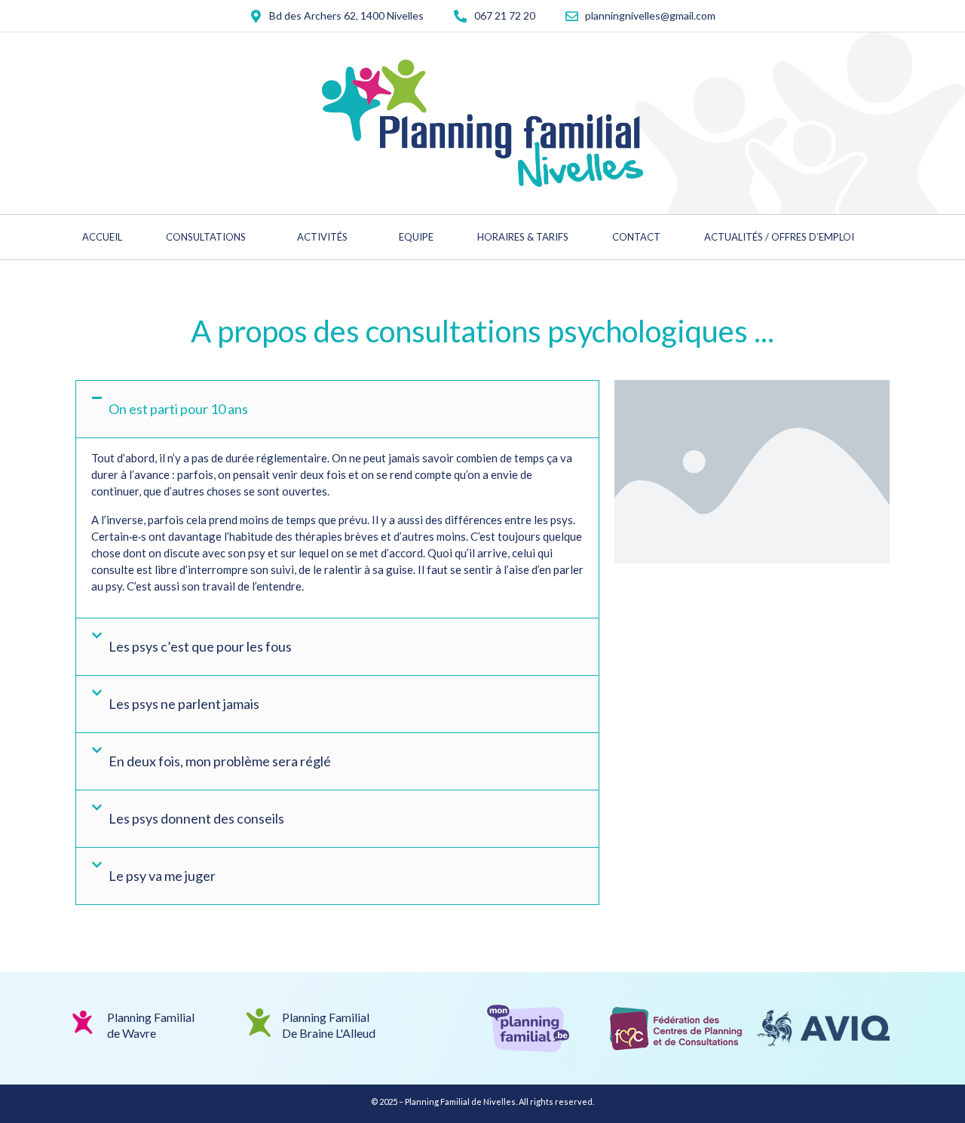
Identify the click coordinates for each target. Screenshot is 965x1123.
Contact (636, 237)
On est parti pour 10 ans (178, 408)
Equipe (416, 237)
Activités (322, 237)
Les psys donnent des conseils (196, 818)
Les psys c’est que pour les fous (200, 646)
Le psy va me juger (162, 875)
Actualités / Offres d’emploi (779, 237)
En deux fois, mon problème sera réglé (220, 761)
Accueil (102, 237)
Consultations (206, 237)
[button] (337, 409)
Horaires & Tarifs (522, 237)
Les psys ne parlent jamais (184, 703)
